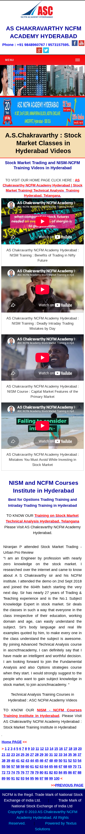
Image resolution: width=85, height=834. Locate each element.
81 (46, 773)
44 (32, 761)
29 (41, 755)
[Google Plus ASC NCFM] (39, 52)
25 (22, 755)
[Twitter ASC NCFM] (46, 52)
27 (32, 755)
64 (46, 767)
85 (65, 773)
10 (32, 749)
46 (41, 761)
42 (22, 761)
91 (13, 778)
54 (79, 761)
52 (70, 761)
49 (56, 761)
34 (65, 755)
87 (75, 773)
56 (8, 767)
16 (61, 749)
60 (27, 767)
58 (18, 767)
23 (13, 755)
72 (3, 773)
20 (80, 749)
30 (46, 755)
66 (56, 767)
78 (32, 773)
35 (70, 755)
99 (51, 778)
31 (51, 755)
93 (22, 778)
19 (75, 749)
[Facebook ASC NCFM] (75, 45)
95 (32, 778)
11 (37, 749)
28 (37, 755)
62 (37, 767)
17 (65, 749)
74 (13, 773)
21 (3, 755)
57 (13, 767)
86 (70, 773)
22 (8, 755)
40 (13, 761)
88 (79, 773)
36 (75, 755)
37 (79, 755)
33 (60, 755)
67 (60, 767)
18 (70, 749)
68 (65, 767)
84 (60, 773)
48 (51, 761)
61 (32, 767)
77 (27, 773)
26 (27, 755)
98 (46, 778)
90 (8, 778)
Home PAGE (12, 742)
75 (18, 773)
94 (27, 778)
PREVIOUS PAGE (69, 785)
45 (37, 761)
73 (8, 773)
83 (56, 773)
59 (22, 767)
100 (56, 778)
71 (79, 767)
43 (27, 761)
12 (42, 749)
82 (51, 773)
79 (37, 773)
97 (41, 778)
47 (46, 761)
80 (41, 773)
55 (3, 767)
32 (56, 755)
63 (41, 767)
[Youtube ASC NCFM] (81, 45)
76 (22, 773)
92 (18, 778)
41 (18, 761)
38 (3, 761)
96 (37, 778)
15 (56, 749)
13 (46, 749)
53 (75, 761)
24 (18, 755)
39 (8, 761)
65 (51, 767)
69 (70, 767)
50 (60, 761)
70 (75, 767)
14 (51, 749)
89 (3, 778)
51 (65, 761)
